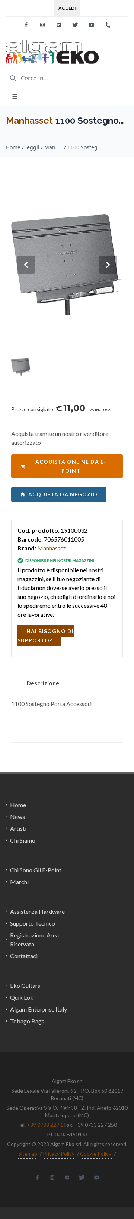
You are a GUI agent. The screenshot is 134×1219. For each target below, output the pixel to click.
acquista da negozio (63, 494)
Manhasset (29, 120)
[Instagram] (42, 25)
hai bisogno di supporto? (45, 635)
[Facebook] (26, 25)
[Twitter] (75, 25)
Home (13, 147)
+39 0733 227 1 (45, 1125)
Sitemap (27, 1153)
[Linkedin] (59, 25)
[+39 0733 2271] (108, 25)
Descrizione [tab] (42, 682)
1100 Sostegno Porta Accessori (86, 147)
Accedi (67, 8)
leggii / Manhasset (44, 147)
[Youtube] (91, 25)
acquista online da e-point (70, 466)
